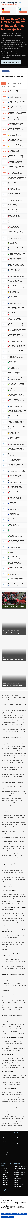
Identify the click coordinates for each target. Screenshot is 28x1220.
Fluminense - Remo (13, 535)
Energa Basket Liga (18, 1184)
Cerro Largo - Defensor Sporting (16, 453)
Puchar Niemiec (13, 129)
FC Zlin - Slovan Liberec (14, 269)
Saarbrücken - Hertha (13, 150)
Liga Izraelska (12, 406)
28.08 (14, 86)
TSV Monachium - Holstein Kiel (16, 323)
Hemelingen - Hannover (14, 128)
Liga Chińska (12, 108)
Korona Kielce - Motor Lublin (15, 123)
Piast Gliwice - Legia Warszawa (16, 307)
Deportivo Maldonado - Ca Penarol (17, 584)
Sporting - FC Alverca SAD (15, 562)
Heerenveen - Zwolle (13, 546)
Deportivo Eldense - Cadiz (15, 567)
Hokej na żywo (4, 1139)
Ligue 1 (11, 297)
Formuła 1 (21, 91)
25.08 (19, 83)
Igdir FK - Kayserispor (14, 340)
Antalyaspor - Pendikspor (14, 486)
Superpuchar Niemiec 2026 (15, 497)
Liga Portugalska (13, 254)
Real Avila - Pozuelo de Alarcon (16, 383)
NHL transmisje (17, 1186)
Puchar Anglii (4, 1174)
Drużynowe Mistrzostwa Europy (16, 471)
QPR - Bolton (11, 199)
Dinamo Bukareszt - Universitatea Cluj (18, 481)
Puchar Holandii (4, 1184)
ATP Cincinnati (12, 438)
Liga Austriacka (13, 281)
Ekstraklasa (12, 124)
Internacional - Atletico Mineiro (16, 578)
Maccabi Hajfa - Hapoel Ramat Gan (17, 426)
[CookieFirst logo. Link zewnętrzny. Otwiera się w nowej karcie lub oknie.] (1, 1198)
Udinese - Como (12, 361)
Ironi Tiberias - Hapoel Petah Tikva (17, 410)
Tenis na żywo (4, 1156)
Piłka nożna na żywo (5, 1146)
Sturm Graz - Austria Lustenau (16, 421)
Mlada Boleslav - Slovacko (15, 275)
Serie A (11, 362)
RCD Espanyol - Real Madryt (15, 573)
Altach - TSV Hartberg (14, 280)
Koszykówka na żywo (5, 1141)
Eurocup (16, 1182)
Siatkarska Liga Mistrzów (20, 1172)
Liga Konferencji (4, 1172)
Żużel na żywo (4, 1158)
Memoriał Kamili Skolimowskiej (16, 117)
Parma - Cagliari (12, 524)
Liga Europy (3, 1170)
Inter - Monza (11, 367)
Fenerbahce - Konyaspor (14, 475)
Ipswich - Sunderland (13, 237)
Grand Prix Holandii (13, 91)
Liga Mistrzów (4, 1168)
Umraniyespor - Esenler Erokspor (17, 345)
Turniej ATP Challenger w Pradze (16, 101)
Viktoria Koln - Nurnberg (14, 145)
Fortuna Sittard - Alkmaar (14, 258)
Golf (10, 552)
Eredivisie (11, 259)
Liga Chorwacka (13, 357)
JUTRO (8, 83)
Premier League (13, 227)
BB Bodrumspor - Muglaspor (15, 491)
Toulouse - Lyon (12, 508)
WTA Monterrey (12, 558)
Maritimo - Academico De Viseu (16, 253)
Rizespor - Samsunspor (14, 318)
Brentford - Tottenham (14, 372)
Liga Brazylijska (13, 536)
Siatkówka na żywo (5, 1152)
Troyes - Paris (12, 513)
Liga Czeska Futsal (13, 265)
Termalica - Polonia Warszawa (16, 166)
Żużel (25, 471)
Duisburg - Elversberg (14, 139)
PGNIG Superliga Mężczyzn (20, 1168)
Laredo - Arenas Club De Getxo (16, 350)
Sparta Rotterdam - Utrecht (15, 378)
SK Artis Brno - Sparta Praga (15, 264)
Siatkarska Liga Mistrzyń (19, 1174)
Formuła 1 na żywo (5, 1137)
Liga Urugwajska (13, 178)
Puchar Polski (17, 1160)
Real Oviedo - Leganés (14, 285)
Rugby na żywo (4, 1150)
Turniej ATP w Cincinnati (14, 437)
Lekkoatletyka (12, 119)
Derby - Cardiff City (13, 210)
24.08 (14, 83)
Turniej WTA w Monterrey (14, 556)
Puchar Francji (4, 1176)
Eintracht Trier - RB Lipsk (14, 334)
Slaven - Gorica (12, 356)
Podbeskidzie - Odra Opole (15, 161)
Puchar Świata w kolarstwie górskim (17, 96)
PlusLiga (16, 1170)
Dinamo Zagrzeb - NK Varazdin (16, 540)
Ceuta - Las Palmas (13, 399)
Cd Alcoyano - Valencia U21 (15, 448)
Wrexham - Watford (13, 188)
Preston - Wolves (12, 204)
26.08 (3, 86)
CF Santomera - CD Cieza (14, 416)
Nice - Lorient (11, 519)
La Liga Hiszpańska (18, 1141)
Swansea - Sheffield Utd (14, 193)
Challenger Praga (13, 102)
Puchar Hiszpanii (4, 1178)
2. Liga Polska (17, 1158)
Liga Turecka (12, 314)
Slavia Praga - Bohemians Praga (16, 443)
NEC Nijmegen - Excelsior (14, 459)
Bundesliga (16, 1144)
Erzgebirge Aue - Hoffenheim (15, 155)
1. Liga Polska (12, 162)
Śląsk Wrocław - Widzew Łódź (15, 464)
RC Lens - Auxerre (12, 296)
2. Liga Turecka (12, 341)
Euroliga (16, 1180)
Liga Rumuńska (13, 303)
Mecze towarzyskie (13, 352)
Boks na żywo (4, 1135)
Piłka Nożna (18, 108)
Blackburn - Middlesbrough (15, 182)
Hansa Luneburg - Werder (14, 134)
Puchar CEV (16, 1176)
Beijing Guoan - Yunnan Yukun (15, 107)
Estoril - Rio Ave (12, 388)
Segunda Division (13, 287)
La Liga (11, 292)
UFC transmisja (4, 1192)
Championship (12, 184)
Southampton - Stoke (13, 220)
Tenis (19, 102)
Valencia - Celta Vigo (13, 432)
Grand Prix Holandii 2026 (14, 90)
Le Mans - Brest (12, 502)
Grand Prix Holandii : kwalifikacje (16, 247)
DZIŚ (3, 83)
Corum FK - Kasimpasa (14, 313)
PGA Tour (10, 551)
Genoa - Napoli (12, 529)
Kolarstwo (11, 243)
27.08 (8, 86)
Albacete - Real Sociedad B (15, 394)
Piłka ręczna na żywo (5, 1148)
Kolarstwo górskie (13, 97)
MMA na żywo (4, 1144)
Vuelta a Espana (12, 242)
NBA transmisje (17, 1178)
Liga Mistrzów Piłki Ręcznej (20, 1166)
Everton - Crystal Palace (14, 231)
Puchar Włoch (4, 1182)
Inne (19, 97)
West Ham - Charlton (13, 215)
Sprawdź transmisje (12, 62)
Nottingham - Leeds (13, 226)
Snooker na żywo (4, 1154)
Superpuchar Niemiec (14, 498)
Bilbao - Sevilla (12, 291)
